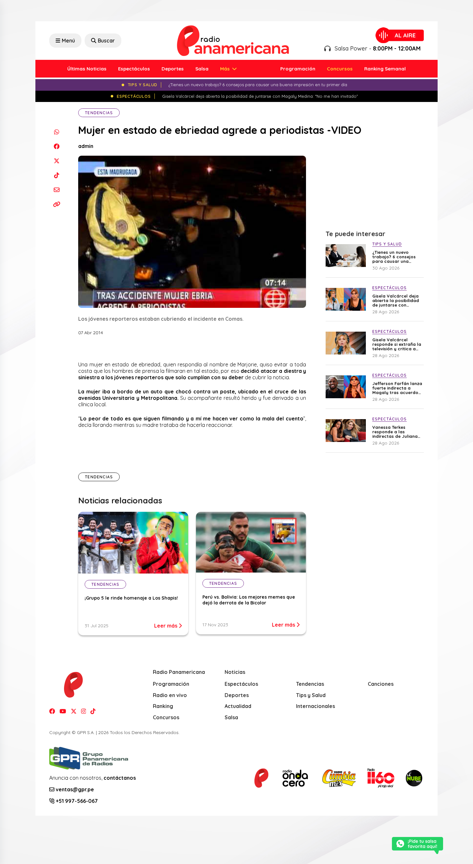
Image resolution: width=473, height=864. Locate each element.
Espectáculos (134, 69)
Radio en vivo (170, 695)
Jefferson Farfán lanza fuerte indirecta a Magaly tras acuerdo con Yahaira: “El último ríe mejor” (397, 388)
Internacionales (315, 706)
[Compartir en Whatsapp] (56, 131)
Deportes (173, 69)
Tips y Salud (311, 695)
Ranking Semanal (385, 69)
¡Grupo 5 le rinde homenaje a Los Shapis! (131, 598)
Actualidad (238, 706)
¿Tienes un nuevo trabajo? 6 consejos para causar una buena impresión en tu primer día (396, 256)
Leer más (166, 625)
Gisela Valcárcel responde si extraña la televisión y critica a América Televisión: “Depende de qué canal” (396, 344)
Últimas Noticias (87, 69)
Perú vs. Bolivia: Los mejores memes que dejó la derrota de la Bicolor (248, 600)
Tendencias (99, 112)
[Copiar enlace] (56, 204)
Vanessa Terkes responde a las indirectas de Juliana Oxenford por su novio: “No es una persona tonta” (396, 431)
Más (225, 69)
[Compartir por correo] (56, 189)
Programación (297, 69)
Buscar (106, 40)
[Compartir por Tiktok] (56, 175)
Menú (68, 40)
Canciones (381, 684)
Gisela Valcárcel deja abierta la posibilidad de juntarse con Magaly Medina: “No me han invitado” (395, 300)
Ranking (163, 706)
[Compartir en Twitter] (56, 160)
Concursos (340, 69)
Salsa (202, 69)
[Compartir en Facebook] (56, 146)
